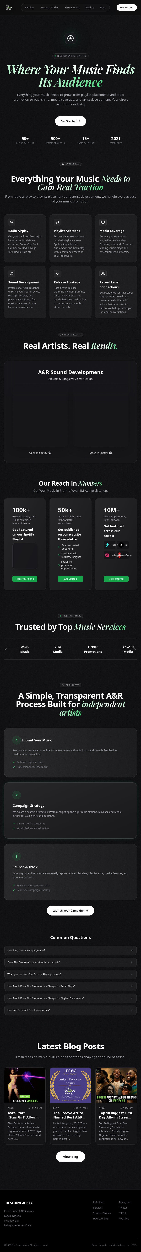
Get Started (126, 7)
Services (30, 7)
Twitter (123, 1207)
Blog (102, 7)
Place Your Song (25, 578)
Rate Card (99, 1202)
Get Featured (116, 578)
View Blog (70, 1157)
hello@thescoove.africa (17, 1225)
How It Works (72, 7)
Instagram (125, 1202)
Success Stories (49, 7)
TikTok (122, 1213)
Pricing (90, 7)
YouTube (124, 1218)
